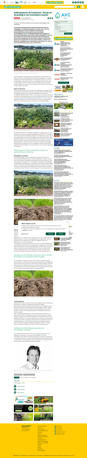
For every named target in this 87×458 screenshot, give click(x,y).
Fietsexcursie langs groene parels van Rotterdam (66, 134)
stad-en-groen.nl (32, 455)
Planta (48, 35)
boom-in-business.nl (58, 455)
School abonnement (42, 439)
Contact (39, 433)
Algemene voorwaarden (43, 442)
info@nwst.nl (59, 426)
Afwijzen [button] (50, 233)
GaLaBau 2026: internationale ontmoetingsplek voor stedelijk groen (66, 114)
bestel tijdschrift (21, 389)
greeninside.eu (66, 455)
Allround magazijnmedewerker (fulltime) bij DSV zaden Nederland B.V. (65, 43)
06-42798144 (59, 430)
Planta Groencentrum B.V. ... (29, 374)
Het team (40, 438)
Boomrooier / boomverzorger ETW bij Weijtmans (66, 78)
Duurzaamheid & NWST (43, 430)
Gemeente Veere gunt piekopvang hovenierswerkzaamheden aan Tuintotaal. (63, 156)
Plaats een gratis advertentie (60, 99)
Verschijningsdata (41, 450)
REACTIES (17, 380)
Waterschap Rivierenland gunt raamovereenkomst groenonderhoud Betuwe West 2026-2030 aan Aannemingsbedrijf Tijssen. (62, 161)
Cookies (39, 447)
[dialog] (43, 229)
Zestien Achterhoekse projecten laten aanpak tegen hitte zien (65, 243)
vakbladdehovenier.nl (48, 455)
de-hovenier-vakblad (60, 432)
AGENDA (56, 111)
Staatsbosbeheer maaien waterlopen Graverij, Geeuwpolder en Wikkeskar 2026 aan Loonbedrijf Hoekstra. (63, 151)
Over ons (40, 427)
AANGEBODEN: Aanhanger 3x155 (61, 96)
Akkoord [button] (60, 233)
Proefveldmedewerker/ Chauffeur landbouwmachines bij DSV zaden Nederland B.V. (66, 64)
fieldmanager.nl (16, 455)
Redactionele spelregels (43, 441)
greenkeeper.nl (24, 455)
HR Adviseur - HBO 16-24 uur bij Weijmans (66, 74)
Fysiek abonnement (42, 426)
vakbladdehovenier (60, 434)
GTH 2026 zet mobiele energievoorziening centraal (66, 119)
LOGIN (16, 377)
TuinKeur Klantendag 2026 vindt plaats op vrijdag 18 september (66, 124)
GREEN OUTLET (58, 94)
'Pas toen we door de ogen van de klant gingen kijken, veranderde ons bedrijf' (66, 238)
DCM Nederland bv (18, 374)
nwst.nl (72, 455)
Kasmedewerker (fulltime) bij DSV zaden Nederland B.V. (66, 69)
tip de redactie (21, 392)
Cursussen (40, 432)
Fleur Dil (15, 19)
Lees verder (30, 230)
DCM (25, 33)
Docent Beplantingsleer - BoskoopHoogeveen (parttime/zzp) (65, 54)
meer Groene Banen (63, 82)
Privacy (39, 445)
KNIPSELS (57, 180)
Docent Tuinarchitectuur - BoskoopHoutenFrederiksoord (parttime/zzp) (66, 49)
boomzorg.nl (39, 455)
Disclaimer (40, 444)
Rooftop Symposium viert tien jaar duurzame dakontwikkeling (65, 130)
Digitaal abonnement (42, 435)
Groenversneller (41, 429)
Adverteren (40, 448)
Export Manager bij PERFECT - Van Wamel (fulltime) (66, 59)
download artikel (21, 386)
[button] (25, 234)
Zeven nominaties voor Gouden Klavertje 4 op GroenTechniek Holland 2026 (66, 248)
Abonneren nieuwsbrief (43, 436)
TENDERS (57, 148)
